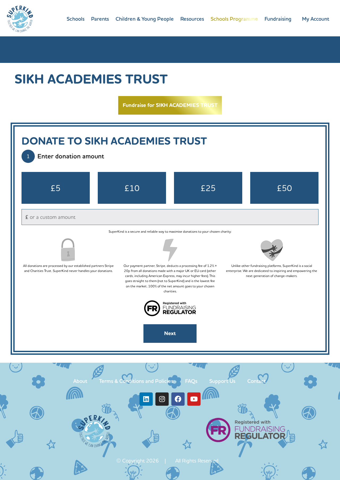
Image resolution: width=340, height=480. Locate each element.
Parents (100, 18)
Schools (75, 18)
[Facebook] (178, 399)
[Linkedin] (146, 399)
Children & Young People (145, 18)
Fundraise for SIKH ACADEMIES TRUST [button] (170, 105)
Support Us (222, 381)
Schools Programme (234, 18)
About (80, 381)
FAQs (191, 381)
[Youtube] (194, 399)
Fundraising (278, 18)
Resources (192, 18)
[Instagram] (162, 399)
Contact (256, 381)
